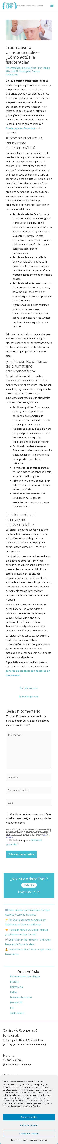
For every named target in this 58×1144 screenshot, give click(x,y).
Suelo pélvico (17, 1013)
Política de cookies (19, 1140)
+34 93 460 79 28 (29, 892)
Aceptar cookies (29, 1116)
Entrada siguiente (29, 696)
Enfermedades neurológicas (21, 67)
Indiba (13, 992)
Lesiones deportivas (21, 997)
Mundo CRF (16, 1002)
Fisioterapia (16, 987)
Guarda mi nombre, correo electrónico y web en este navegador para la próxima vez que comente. (29, 818)
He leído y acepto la (24, 842)
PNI (12, 1007)
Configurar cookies (29, 1133)
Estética (14, 981)
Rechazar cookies (29, 1125)
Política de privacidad (38, 1140)
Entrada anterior (29, 688)
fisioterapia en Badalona (20, 128)
